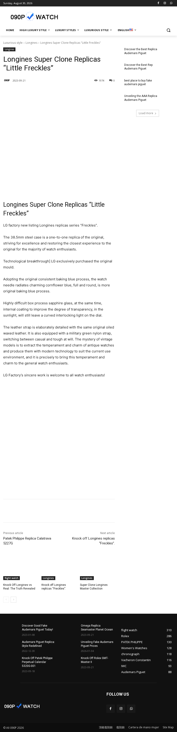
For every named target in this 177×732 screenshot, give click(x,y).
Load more (146, 113)
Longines (31, 43)
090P (7, 80)
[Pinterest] (68, 92)
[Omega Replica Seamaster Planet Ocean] (70, 629)
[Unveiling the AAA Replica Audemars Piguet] (166, 99)
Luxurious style (13, 43)
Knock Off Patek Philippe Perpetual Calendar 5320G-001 (37, 662)
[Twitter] (57, 92)
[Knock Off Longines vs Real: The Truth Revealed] (20, 568)
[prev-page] (6, 600)
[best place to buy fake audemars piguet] (166, 84)
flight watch (11, 578)
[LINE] (36, 92)
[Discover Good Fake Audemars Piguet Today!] (11, 629)
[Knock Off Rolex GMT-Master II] (70, 661)
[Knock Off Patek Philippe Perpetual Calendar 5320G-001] (11, 661)
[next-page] (13, 600)
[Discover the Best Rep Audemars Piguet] (166, 68)
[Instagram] (164, 3)
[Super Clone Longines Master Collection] (97, 568)
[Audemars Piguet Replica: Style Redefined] (11, 645)
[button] (168, 30)
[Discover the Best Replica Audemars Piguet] (166, 52)
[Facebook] (158, 3)
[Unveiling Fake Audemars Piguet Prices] (70, 645)
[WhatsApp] (171, 3)
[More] (79, 92)
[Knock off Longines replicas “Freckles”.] (58, 568)
